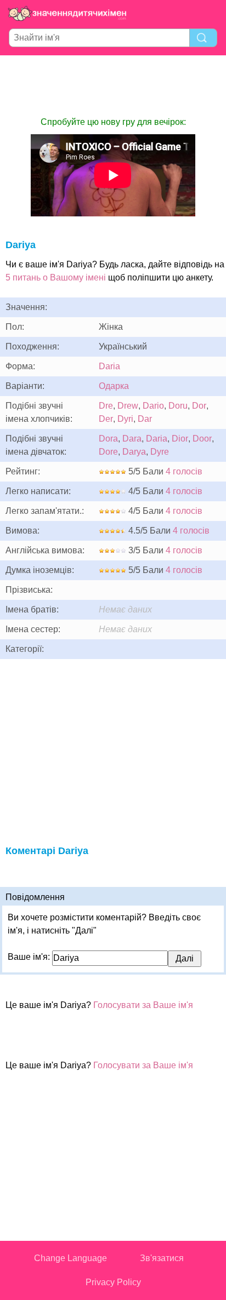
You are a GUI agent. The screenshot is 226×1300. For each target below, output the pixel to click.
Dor (199, 405)
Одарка (114, 386)
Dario (153, 405)
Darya (134, 451)
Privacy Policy (113, 1282)
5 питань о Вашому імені (55, 277)
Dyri (125, 418)
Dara (132, 438)
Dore (108, 451)
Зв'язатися (162, 1258)
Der (106, 418)
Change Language (70, 1258)
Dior (180, 438)
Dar (145, 418)
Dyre (159, 451)
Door (202, 438)
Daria (109, 366)
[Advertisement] (113, 85)
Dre (106, 405)
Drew (127, 405)
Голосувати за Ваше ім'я (143, 1005)
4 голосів (184, 471)
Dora (108, 438)
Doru (178, 405)
